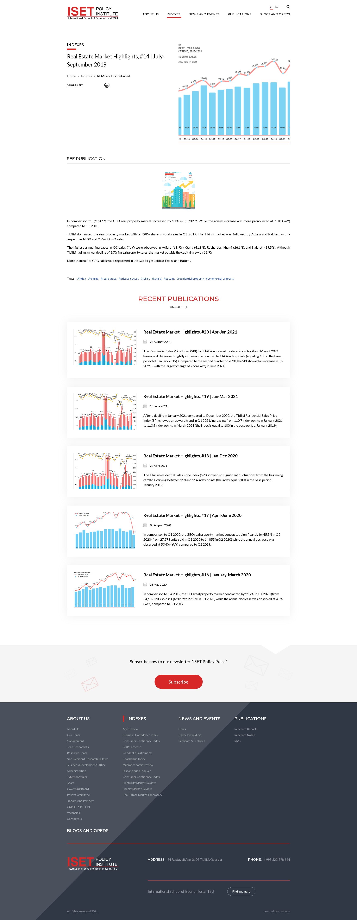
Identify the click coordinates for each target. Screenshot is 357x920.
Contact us (74, 818)
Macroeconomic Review (138, 765)
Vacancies (73, 812)
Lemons (285, 911)
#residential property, (190, 278)
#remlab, (93, 278)
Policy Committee (78, 795)
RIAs (237, 741)
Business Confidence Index (140, 735)
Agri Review (130, 729)
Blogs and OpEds (274, 14)
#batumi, (169, 278)
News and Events (204, 14)
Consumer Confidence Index (141, 741)
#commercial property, (220, 278)
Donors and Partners (80, 800)
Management (75, 741)
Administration (76, 771)
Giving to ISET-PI (78, 806)
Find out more (241, 891)
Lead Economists (78, 747)
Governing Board (78, 789)
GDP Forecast (132, 747)
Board (71, 783)
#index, (82, 278)
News (182, 729)
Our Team (73, 735)
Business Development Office (86, 765)
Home (71, 76)
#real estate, (109, 278)
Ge (276, 6)
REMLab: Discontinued (113, 76)
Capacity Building (189, 735)
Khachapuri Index (134, 759)
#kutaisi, (156, 278)
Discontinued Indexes (137, 771)
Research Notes (244, 735)
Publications (240, 14)
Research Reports (246, 729)
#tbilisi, (145, 278)
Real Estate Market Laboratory (142, 795)
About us (73, 729)
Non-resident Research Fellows (87, 759)
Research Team (77, 753)
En (271, 6)
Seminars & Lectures (191, 741)
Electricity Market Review (139, 783)
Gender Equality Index (137, 753)
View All (175, 307)
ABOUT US (151, 14)
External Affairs (77, 777)
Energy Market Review (137, 789)
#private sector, (129, 278)
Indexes (174, 14)
